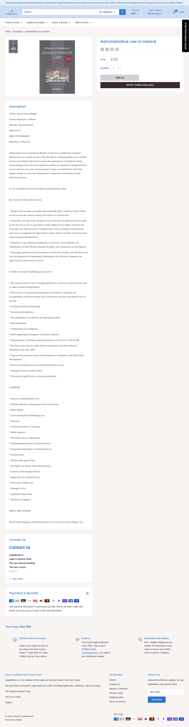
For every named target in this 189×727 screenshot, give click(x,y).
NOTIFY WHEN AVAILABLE (140, 85)
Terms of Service (117, 701)
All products (18, 31)
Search (112, 680)
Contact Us (114, 684)
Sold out (120, 78)
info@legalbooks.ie (91, 653)
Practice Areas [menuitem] (12, 22)
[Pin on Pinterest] (107, 49)
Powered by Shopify (13, 720)
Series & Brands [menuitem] (60, 22)
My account (154, 13)
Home (7, 31)
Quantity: (104, 68)
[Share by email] (117, 49)
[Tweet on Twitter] (112, 49)
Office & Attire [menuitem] (81, 22)
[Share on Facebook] (102, 49)
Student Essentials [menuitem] (36, 22)
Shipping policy (116, 697)
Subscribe (157, 699)
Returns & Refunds (118, 688)
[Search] (122, 12)
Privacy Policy (116, 693)
